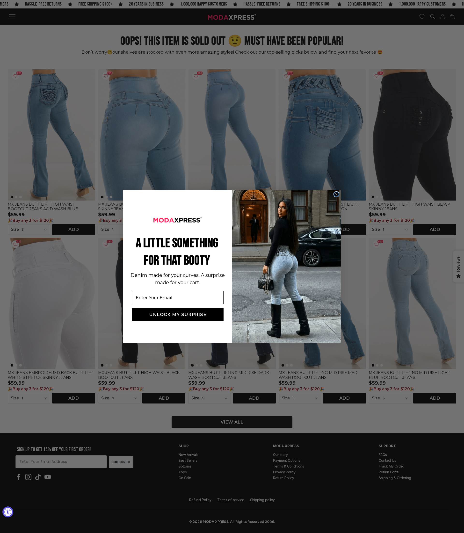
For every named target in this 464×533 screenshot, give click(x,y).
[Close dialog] (336, 194)
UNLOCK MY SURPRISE (177, 314)
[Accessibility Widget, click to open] (7, 511)
